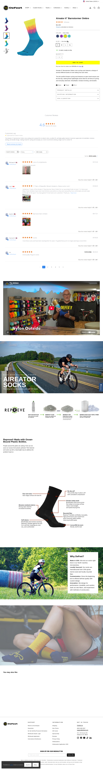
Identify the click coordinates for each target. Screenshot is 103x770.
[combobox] (27, 152)
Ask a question (63, 98)
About (75, 7)
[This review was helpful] (93, 207)
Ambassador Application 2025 (60, 744)
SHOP (27, 7)
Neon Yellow (65, 36)
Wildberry (61, 36)
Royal (57, 36)
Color (62, 32)
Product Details (64, 90)
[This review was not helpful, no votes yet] (96, 180)
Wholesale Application (34, 736)
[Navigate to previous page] (39, 267)
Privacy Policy (56, 739)
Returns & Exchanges (34, 725)
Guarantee (31, 728)
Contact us (80, 725)
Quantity (60, 54)
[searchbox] (10, 152)
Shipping (58, 27)
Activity (66, 7)
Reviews (54, 736)
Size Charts (55, 728)
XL (70, 45)
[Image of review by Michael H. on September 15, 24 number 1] (26, 170)
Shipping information (66, 94)
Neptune (69, 36)
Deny (35, 765)
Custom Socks (37, 7)
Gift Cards (55, 731)
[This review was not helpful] (96, 246)
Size (61, 41)
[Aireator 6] (4, 707)
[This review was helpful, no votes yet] (93, 180)
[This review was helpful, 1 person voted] (93, 231)
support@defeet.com (82, 730)
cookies (11, 764)
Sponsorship (55, 733)
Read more (73, 193)
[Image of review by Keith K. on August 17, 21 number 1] (26, 222)
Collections (57, 7)
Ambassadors (56, 741)
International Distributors (34, 739)
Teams (48, 7)
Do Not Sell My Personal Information (37, 731)
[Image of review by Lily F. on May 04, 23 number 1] (26, 198)
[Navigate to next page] (63, 267)
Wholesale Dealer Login (34, 733)
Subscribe (71, 755)
